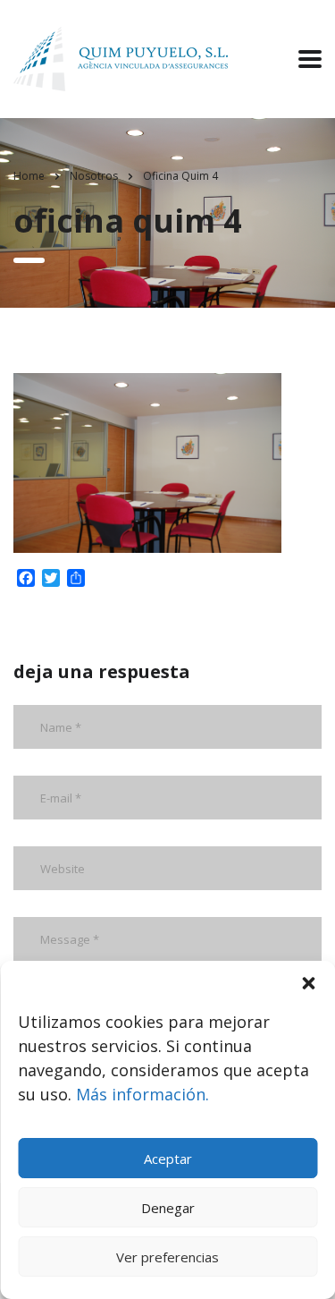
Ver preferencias (167, 1257)
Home (29, 175)
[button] (308, 983)
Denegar (168, 1208)
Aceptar (168, 1158)
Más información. (142, 1094)
